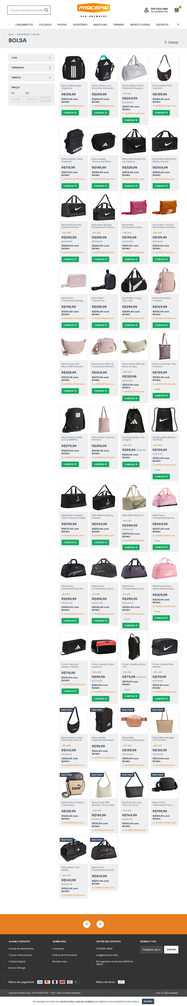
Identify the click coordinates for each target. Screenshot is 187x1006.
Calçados (45, 24)
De (13, 93)
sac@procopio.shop (107, 955)
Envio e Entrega (17, 967)
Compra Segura (17, 961)
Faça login (162, 8)
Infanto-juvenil (140, 24)
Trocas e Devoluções (20, 955)
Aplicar (45, 99)
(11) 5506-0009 (104, 948)
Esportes (162, 24)
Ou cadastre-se (159, 11)
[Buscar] (46, 10)
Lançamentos (24, 24)
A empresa (58, 948)
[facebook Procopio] (100, 924)
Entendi (148, 1001)
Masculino (100, 24)
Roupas (62, 24)
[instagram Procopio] (86, 924)
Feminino (118, 24)
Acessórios (80, 24)
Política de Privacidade (64, 955)
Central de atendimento (21, 948)
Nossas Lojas (59, 961)
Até (27, 93)
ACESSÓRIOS (23, 34)
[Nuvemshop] (167, 993)
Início (11, 34)
